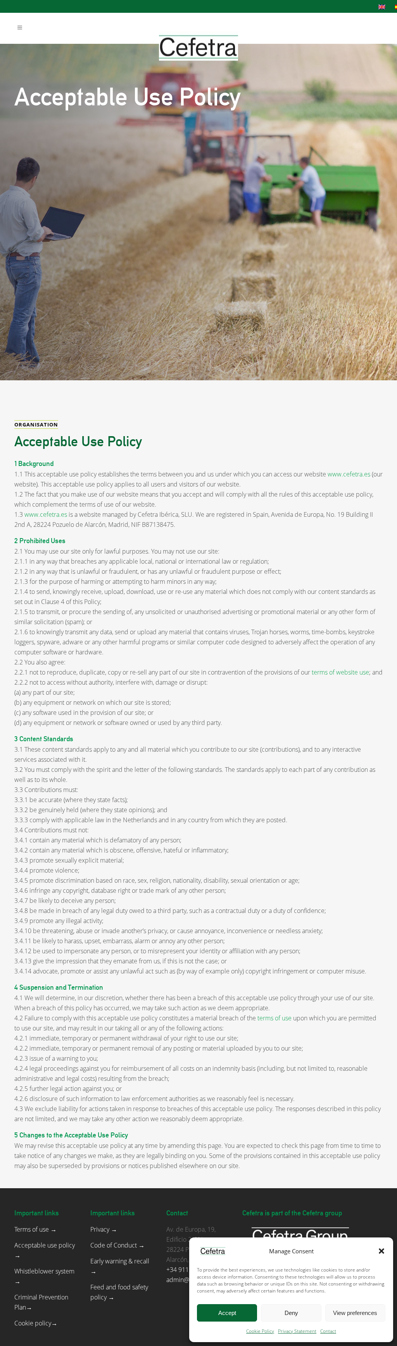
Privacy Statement (297, 1331)
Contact (328, 1331)
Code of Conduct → (117, 1245)
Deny (291, 1313)
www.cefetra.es (349, 474)
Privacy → (103, 1229)
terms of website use (340, 672)
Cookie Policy (260, 1331)
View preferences (355, 1313)
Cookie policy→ (35, 1323)
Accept (227, 1313)
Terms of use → (35, 1229)
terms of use (274, 1018)
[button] (381, 1251)
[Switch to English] (383, 7)
